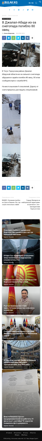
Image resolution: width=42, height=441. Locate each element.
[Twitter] (28, 10)
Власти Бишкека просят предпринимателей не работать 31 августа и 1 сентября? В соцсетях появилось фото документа (19, 420)
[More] (32, 38)
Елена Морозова (9, 33)
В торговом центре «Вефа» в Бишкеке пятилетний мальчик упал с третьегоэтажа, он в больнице (20, 362)
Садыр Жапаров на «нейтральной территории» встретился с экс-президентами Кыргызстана (30, 204)
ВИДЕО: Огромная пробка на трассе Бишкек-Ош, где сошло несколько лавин (11, 202)
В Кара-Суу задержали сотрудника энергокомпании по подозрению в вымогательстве (18, 258)
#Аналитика (17, 433)
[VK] (27, 38)
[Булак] (9, 2)
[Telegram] (18, 10)
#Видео (17, 435)
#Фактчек (33, 433)
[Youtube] (32, 10)
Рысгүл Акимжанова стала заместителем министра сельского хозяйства (19, 308)
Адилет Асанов (8, 237)
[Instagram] (14, 10)
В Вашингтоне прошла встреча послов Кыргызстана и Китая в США (20, 281)
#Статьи (25, 433)
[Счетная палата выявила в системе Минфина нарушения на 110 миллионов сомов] (21, 327)
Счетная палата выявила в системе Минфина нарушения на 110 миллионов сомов (20, 333)
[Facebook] (9, 10)
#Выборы (24, 435)
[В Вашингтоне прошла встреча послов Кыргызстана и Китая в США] (21, 275)
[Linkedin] (23, 38)
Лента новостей (13, 15)
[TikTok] (23, 10)
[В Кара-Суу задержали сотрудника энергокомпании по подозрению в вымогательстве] (21, 251)
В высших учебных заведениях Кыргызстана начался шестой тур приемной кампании (18, 232)
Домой (4, 15)
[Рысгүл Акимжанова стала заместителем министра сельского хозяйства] (21, 301)
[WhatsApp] (13, 38)
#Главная (9, 433)
